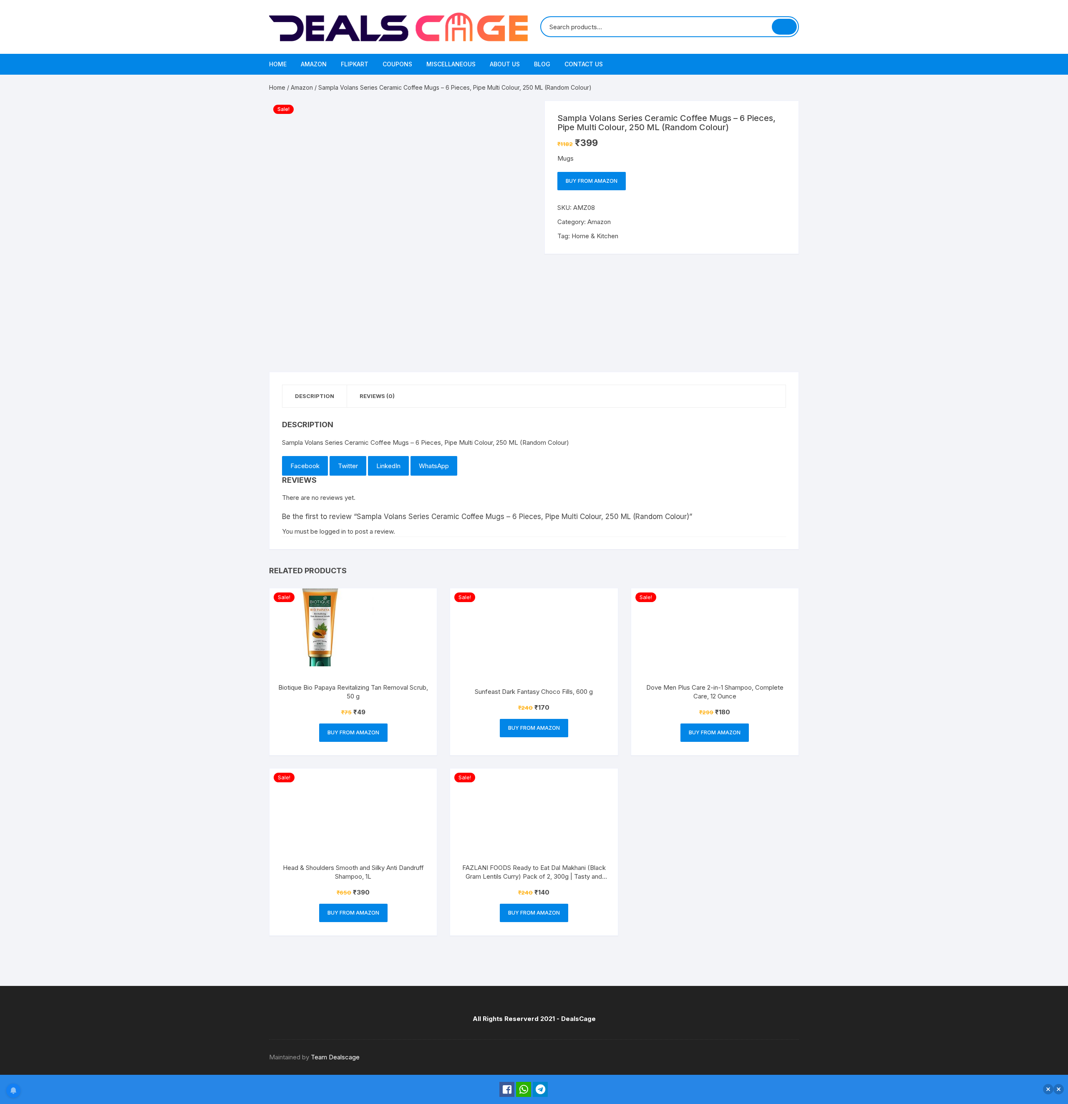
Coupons (397, 64)
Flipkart (354, 64)
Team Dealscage (335, 1057)
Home (278, 64)
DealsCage (578, 1019)
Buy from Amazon (591, 181)
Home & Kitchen (595, 236)
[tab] (314, 396)
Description (314, 396)
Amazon (314, 64)
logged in (333, 531)
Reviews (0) (377, 396)
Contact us (583, 64)
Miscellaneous (451, 64)
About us (505, 64)
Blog (542, 64)
